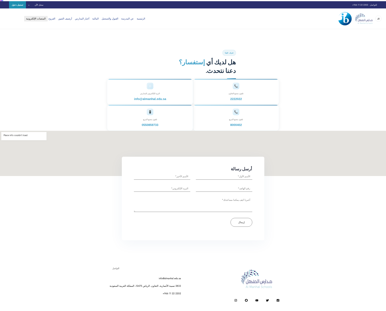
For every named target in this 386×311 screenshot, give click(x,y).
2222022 (236, 99)
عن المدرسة (127, 18)
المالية (95, 18)
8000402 (236, 125)
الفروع (52, 18)
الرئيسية (141, 18)
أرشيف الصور (65, 18)
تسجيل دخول (17, 4)
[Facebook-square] (278, 300)
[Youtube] (257, 300)
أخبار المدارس (82, 18)
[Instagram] (236, 300)
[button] (377, 19)
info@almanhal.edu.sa (150, 99)
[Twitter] (267, 300)
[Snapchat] (246, 300)
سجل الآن (39, 4)
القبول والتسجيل (110, 18)
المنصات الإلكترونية (36, 18)
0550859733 (150, 125)
